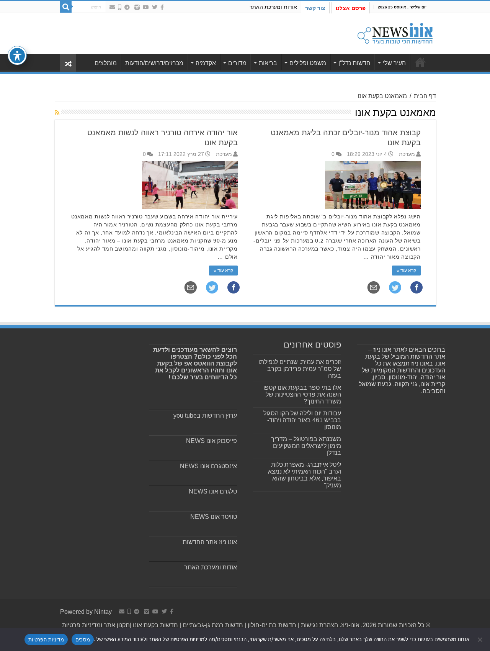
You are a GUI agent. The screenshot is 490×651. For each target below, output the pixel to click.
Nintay (103, 611)
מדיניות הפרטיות (46, 639)
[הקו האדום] (119, 7)
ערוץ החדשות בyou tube (205, 415)
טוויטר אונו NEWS (213, 516)
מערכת (407, 154)
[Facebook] (162, 7)
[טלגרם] (127, 7)
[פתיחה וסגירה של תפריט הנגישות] (17, 55)
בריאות (268, 63)
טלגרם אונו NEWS (213, 491)
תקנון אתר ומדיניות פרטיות (96, 625)
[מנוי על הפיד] (57, 112)
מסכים (82, 639)
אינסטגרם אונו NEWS (208, 466)
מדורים (237, 63)
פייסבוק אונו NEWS (211, 441)
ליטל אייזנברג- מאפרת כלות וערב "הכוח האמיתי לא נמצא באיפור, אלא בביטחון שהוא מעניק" (304, 475)
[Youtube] (146, 7)
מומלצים (106, 63)
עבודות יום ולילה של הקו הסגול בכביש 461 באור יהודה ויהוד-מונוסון (302, 420)
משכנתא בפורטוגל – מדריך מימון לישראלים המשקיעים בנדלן (306, 446)
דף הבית (425, 96)
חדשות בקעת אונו (155, 625)
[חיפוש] (66, 7)
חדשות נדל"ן (354, 63)
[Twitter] (154, 7)
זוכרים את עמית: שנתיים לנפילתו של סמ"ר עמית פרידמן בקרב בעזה (299, 369)
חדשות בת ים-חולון (271, 625)
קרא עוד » (406, 270)
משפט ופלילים (307, 63)
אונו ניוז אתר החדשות (210, 542)
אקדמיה (206, 63)
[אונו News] (395, 32)
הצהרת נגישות (318, 625)
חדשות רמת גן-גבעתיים (212, 625)
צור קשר (315, 8)
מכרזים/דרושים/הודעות (154, 63)
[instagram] (137, 7)
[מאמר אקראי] (68, 63)
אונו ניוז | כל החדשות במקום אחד (420, 62)
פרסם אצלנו (351, 8)
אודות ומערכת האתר (273, 7)
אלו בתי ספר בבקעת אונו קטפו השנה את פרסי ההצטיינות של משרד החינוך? (302, 394)
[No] (480, 639)
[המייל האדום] (112, 7)
